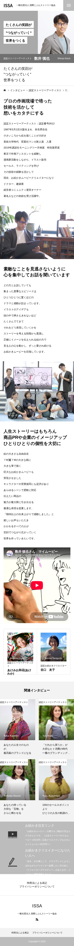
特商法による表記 (37, 882)
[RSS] (37, 919)
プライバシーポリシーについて (37, 886)
